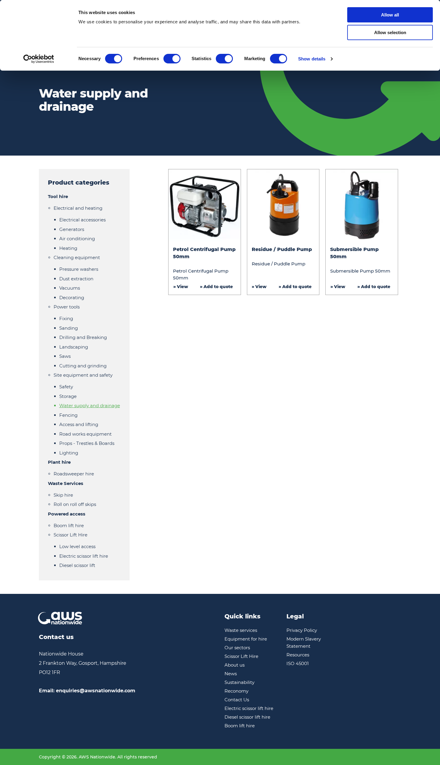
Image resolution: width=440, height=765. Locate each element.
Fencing (68, 415)
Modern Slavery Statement (303, 642)
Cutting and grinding (83, 366)
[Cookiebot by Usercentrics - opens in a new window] (39, 58)
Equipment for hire (245, 639)
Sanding (68, 328)
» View (180, 286)
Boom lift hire (69, 525)
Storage (68, 396)
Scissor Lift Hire (70, 535)
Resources (297, 655)
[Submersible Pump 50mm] (362, 205)
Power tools (67, 307)
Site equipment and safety (83, 375)
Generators (71, 229)
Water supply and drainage (89, 405)
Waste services (240, 630)
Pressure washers (78, 269)
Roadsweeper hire (74, 474)
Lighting (68, 453)
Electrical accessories (82, 220)
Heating (68, 248)
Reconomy (236, 691)
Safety (66, 387)
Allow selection (390, 32)
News (230, 673)
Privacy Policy (301, 630)
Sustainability (239, 682)
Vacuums (69, 288)
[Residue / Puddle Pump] (283, 205)
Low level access (77, 546)
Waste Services (65, 483)
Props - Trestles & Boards (86, 443)
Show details (311, 58)
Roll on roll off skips (75, 504)
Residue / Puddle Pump (282, 249)
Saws (65, 356)
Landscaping (73, 347)
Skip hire (63, 495)
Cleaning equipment (77, 257)
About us (234, 665)
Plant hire (59, 462)
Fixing (66, 318)
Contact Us (236, 699)
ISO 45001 (297, 663)
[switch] (171, 58)
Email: (87, 690)
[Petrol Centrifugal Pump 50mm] (205, 205)
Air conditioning (77, 238)
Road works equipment (85, 434)
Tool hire (58, 196)
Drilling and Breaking (83, 337)
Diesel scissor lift (77, 565)
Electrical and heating (78, 208)
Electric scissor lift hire (83, 556)
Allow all (390, 14)
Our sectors (237, 647)
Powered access (66, 514)
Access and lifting (78, 424)
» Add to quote (216, 286)
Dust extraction (76, 279)
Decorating (71, 297)
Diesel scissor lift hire (247, 717)
